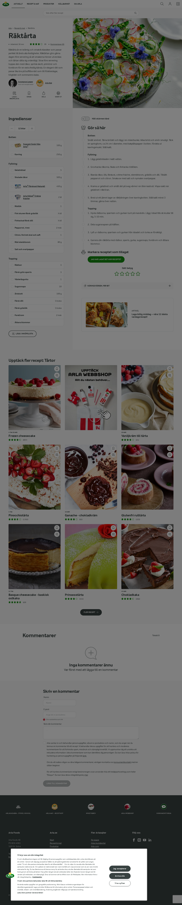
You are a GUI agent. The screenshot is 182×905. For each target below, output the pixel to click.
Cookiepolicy (37, 877)
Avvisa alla (120, 876)
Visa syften (120, 883)
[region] (79, 875)
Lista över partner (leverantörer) (30, 893)
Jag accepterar (119, 869)
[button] (10, 876)
